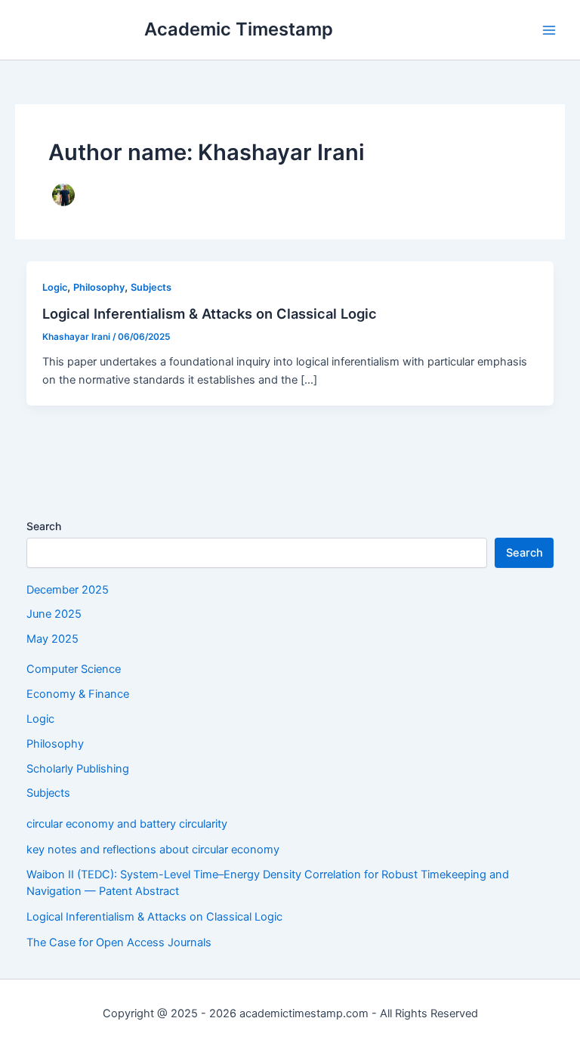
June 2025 (54, 614)
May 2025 (52, 639)
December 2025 (67, 590)
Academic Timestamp (238, 29)
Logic (54, 287)
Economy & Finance (77, 694)
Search (43, 526)
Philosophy (99, 287)
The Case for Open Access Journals (118, 942)
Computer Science (73, 669)
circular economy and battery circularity (126, 824)
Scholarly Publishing (77, 769)
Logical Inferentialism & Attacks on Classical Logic (209, 313)
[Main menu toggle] (549, 30)
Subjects (151, 287)
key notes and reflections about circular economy (152, 849)
